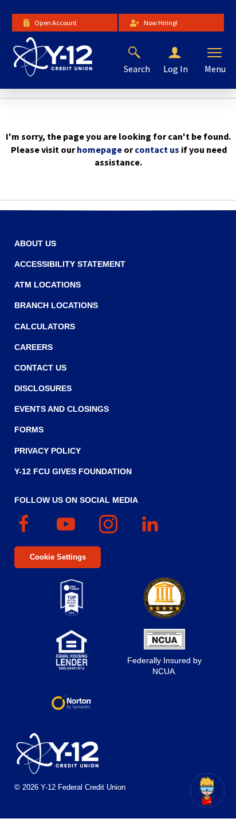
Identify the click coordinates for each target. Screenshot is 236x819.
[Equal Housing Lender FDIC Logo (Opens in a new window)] (71, 650)
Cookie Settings (58, 557)
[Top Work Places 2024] (71, 598)
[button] (183, 53)
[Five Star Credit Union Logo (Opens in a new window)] (164, 598)
